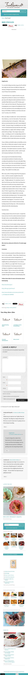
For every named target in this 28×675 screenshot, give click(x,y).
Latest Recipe (7, 484)
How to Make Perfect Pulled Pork (9, 658)
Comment (5, 357)
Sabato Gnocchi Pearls (10, 571)
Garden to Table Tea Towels (9, 579)
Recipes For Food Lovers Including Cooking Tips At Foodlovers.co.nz (14, 3)
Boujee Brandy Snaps (12, 517)
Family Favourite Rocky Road (21, 539)
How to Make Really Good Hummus (10, 649)
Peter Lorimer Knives (9, 575)
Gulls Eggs (7, 573)
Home (3, 18)
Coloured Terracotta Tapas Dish (9, 582)
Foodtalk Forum (13, 671)
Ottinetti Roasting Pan (9, 577)
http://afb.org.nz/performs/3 (8, 288)
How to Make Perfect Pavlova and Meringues (10, 661)
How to (5, 630)
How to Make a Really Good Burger (9, 652)
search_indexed (13, 307)
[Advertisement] (14, 45)
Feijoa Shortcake (13, 546)
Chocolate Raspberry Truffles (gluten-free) (21, 548)
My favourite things (10, 554)
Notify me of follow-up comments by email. (11, 396)
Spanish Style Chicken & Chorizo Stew (6, 548)
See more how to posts (8, 663)
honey (8, 307)
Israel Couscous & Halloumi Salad (13, 539)
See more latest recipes (7, 518)
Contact (6, 671)
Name (5, 377)
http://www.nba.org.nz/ (7, 284)
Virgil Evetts (11, 433)
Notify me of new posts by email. (9, 399)
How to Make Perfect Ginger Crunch (9, 655)
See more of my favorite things (9, 584)
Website (4, 388)
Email (5, 383)
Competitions (20, 671)
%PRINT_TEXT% (21, 25)
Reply (5, 426)
